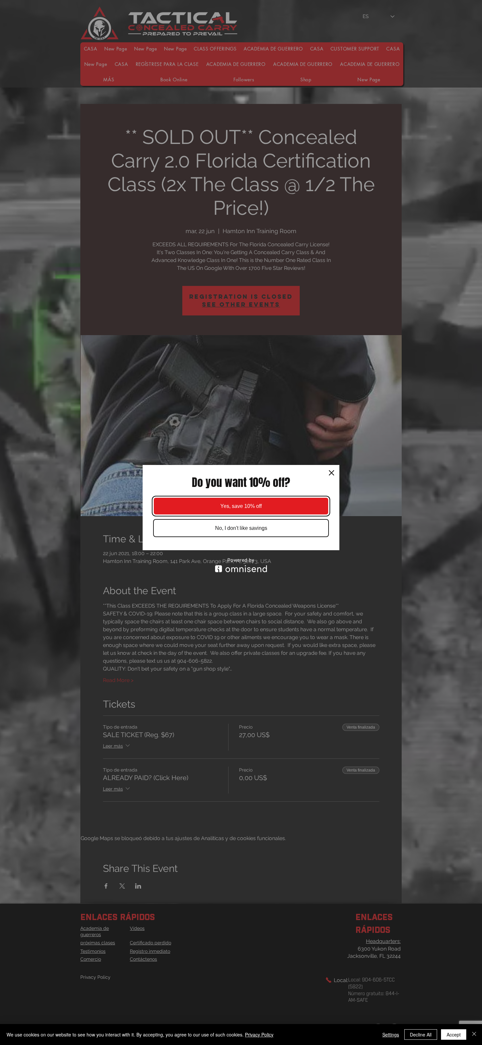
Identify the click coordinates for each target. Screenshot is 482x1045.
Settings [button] (390, 1034)
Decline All (421, 1034)
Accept (454, 1034)
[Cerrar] (474, 1034)
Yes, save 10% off (241, 506)
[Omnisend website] (241, 565)
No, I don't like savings (241, 528)
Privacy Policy (259, 1034)
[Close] (331, 473)
